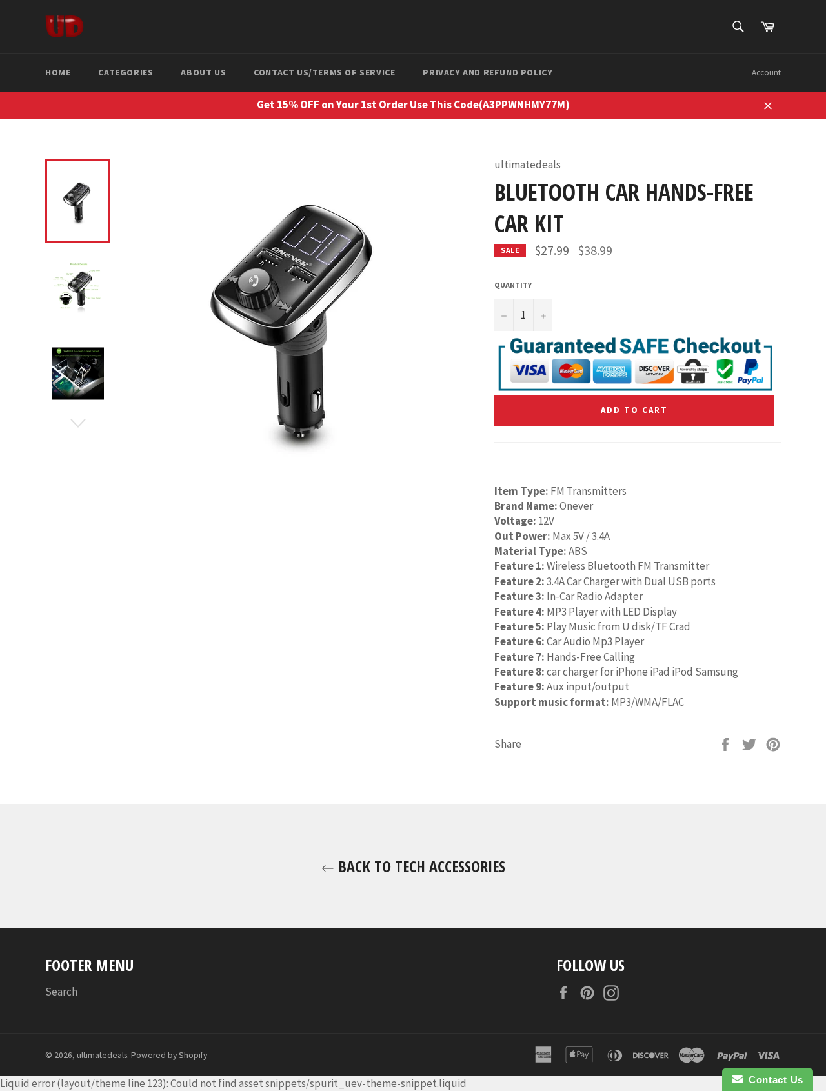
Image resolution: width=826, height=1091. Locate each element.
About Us (203, 72)
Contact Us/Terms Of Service (324, 72)
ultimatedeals (102, 1055)
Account (766, 72)
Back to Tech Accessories (419, 866)
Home (57, 72)
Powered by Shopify (169, 1055)
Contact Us (773, 1079)
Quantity (513, 285)
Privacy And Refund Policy (487, 72)
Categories (125, 72)
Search (61, 992)
